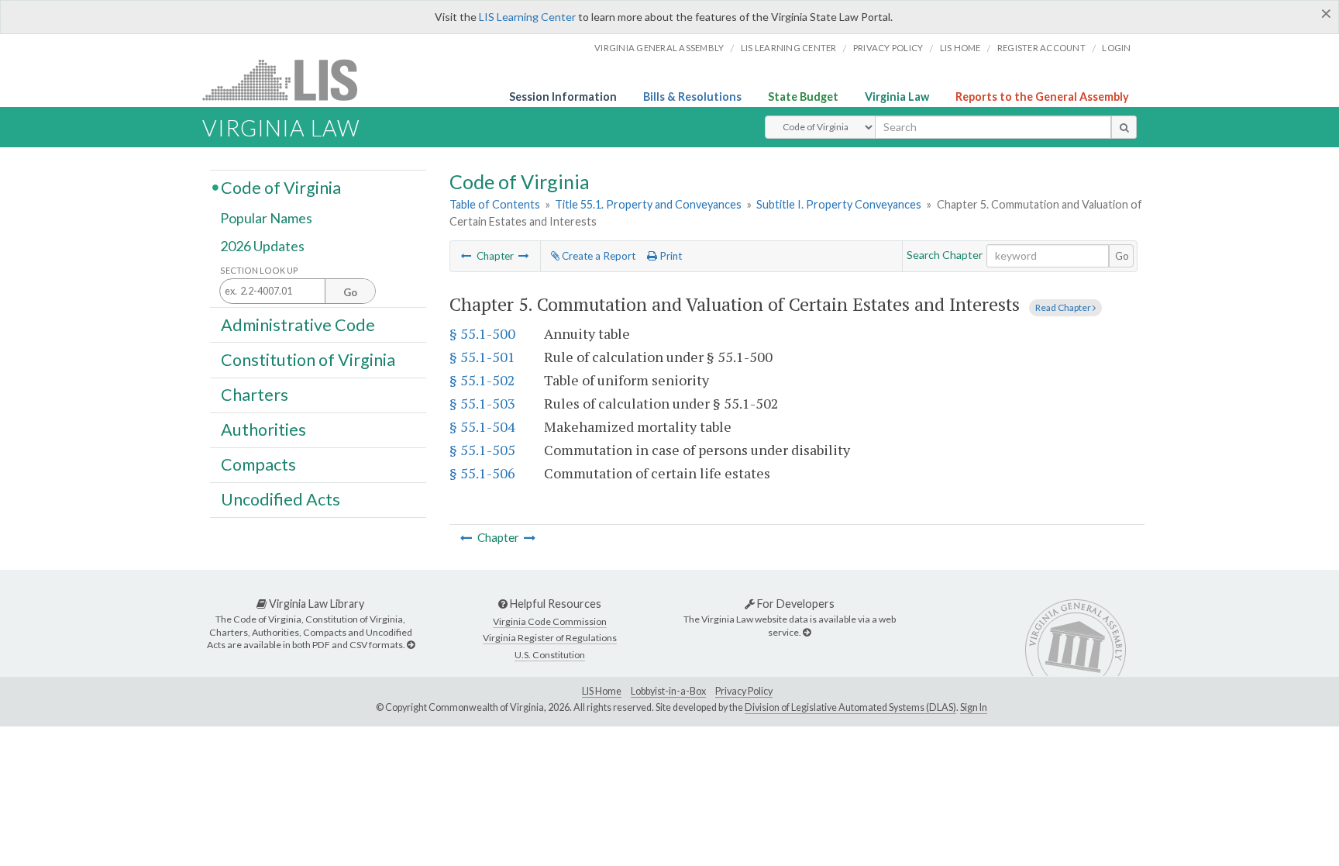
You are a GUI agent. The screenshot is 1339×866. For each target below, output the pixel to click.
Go (1122, 256)
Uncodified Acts (280, 499)
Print (669, 256)
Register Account (1041, 48)
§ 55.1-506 (482, 473)
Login (1116, 48)
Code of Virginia (281, 187)
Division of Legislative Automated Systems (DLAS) (850, 707)
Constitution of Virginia (308, 359)
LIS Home (601, 691)
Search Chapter (945, 254)
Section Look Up (259, 270)
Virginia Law (897, 96)
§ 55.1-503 (482, 403)
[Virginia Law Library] (411, 644)
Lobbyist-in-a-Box (668, 691)
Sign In (973, 707)
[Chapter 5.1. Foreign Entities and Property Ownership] (523, 256)
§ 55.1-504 (482, 426)
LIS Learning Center (527, 16)
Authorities (263, 429)
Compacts (258, 464)
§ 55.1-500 (482, 333)
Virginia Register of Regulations (550, 637)
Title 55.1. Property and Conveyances (648, 204)
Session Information (563, 96)
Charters (254, 395)
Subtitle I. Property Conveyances (838, 204)
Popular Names (266, 218)
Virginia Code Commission (550, 621)
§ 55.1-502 (482, 380)
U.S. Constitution (550, 655)
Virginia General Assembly (659, 48)
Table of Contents (494, 204)
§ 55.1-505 (482, 449)
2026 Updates (262, 245)
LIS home (960, 48)
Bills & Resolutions (692, 96)
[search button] (1124, 127)
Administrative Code (298, 324)
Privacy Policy (888, 48)
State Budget (803, 96)
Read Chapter (1064, 307)
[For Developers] (807, 632)
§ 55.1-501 (482, 356)
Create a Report (597, 256)
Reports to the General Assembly (1042, 96)
